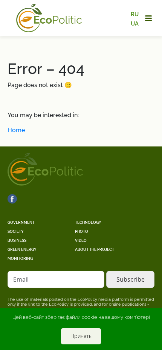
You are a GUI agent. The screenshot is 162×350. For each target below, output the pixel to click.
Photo (81, 231)
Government (21, 222)
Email (21, 279)
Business (17, 240)
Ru (135, 14)
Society (16, 231)
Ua (135, 23)
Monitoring (20, 258)
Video (81, 240)
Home (16, 130)
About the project (94, 249)
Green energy (22, 249)
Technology (88, 222)
